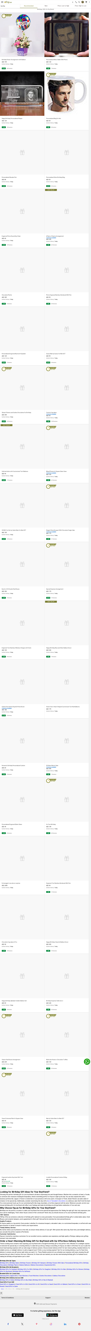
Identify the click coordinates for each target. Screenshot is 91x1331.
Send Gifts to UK (34, 1284)
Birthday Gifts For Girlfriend (21, 1271)
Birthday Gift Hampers (39, 1263)
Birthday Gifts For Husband (8, 1269)
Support (48, 1298)
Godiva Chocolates (45, 1276)
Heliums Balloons (24, 1265)
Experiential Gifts (50, 1265)
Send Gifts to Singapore (7, 1284)
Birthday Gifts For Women (75, 1269)
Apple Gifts (13, 1276)
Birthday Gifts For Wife (25, 1269)
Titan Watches (23, 1276)
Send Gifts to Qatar (11, 1286)
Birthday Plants (13, 1265)
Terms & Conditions (7, 1298)
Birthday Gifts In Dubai (7, 1280)
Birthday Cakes (14, 1263)
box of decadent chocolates (56, 1201)
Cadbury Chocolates (59, 1276)
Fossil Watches (34, 1276)
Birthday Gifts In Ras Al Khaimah (43, 1280)
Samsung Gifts (4, 1276)
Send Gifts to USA (22, 1284)
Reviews (87, 1298)
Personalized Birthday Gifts (73, 1263)
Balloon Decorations (37, 1265)
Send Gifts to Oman (74, 1284)
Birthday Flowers (25, 1263)
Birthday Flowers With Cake (55, 1263)
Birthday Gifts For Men (59, 1269)
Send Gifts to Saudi (47, 1284)
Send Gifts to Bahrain (60, 1284)
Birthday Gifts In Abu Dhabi (23, 1280)
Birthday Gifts (4, 1263)
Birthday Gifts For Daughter (42, 1269)
